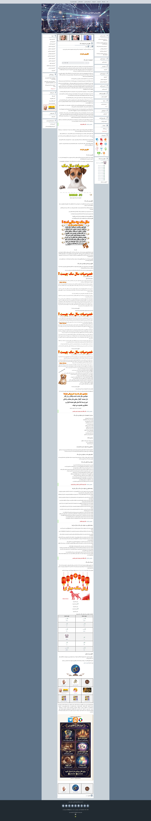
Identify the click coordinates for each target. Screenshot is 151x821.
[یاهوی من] (88, 805)
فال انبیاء (105, 69)
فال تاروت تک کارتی (52, 46)
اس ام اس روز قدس (103, 49)
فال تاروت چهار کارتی (51, 51)
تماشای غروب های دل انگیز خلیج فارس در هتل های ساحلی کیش (50, 82)
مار (66, 626)
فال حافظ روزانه (52, 98)
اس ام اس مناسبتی (87, 1)
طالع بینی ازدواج (104, 97)
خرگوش (66, 650)
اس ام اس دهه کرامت (103, 51)
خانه (107, 1)
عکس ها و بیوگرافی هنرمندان (50, 126)
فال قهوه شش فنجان (103, 82)
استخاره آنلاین (80, 1)
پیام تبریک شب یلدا (52, 103)
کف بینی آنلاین (104, 89)
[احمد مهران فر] (87, 38)
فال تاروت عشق (52, 63)
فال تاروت (98, 1)
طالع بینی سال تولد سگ (85, 43)
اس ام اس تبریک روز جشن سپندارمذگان (102, 39)
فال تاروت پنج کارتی (51, 53)
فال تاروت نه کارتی (52, 58)
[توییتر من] (72, 805)
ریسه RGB (105, 129)
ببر (66, 644)
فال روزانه (93, 1)
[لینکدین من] (63, 805)
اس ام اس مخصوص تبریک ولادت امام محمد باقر (101, 54)
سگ (66, 631)
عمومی (87, 795)
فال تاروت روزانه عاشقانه (51, 65)
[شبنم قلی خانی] (63, 38)
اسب (84, 626)
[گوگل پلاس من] (69, 805)
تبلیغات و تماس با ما (73, 1)
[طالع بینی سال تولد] (101, 171)
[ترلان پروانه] (75, 38)
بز (84, 639)
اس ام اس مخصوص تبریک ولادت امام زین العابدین (101, 43)
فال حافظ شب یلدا (52, 101)
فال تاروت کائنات (52, 44)
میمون (84, 631)
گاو (84, 644)
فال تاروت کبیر (52, 41)
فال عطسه (53, 116)
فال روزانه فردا (52, 124)
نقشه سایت (71, 812)
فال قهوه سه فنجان (104, 79)
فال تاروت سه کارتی (51, 49)
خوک (84, 650)
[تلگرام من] (85, 805)
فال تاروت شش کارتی (51, 56)
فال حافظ (103, 1)
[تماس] (75, 805)
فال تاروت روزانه (52, 39)
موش (67, 639)
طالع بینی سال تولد (104, 182)
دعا (106, 106)
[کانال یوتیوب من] (66, 805)
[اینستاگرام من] (78, 805)
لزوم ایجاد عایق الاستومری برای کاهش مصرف (50, 78)
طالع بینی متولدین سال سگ (90, 12)
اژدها (67, 620)
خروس (84, 620)
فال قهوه (105, 77)
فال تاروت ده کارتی (52, 61)
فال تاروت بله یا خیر (52, 68)
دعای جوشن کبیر (104, 104)
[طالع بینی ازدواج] (75, 669)
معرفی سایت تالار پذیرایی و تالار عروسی (50, 85)
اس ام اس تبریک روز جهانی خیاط (102, 46)
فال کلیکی (105, 114)
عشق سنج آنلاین (104, 121)
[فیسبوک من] (81, 805)
